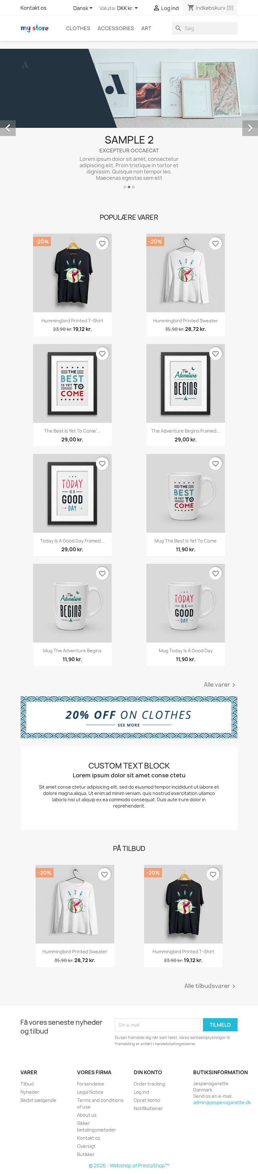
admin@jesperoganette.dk (222, 1102)
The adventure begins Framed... (185, 431)
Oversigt (86, 1146)
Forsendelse (90, 1084)
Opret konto (147, 1100)
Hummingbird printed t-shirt (72, 321)
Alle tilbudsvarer (211, 986)
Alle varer (221, 685)
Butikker (86, 1154)
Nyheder (29, 1092)
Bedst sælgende (38, 1100)
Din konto (148, 1072)
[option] (129, 121)
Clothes (78, 28)
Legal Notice (90, 1092)
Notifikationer (148, 1108)
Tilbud (27, 1084)
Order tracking (149, 1084)
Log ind (141, 1092)
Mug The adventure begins (72, 651)
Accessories (116, 28)
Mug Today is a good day (186, 651)
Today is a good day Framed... (72, 541)
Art (146, 28)
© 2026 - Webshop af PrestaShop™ (129, 1165)
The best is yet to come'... (72, 431)
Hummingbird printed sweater (185, 321)
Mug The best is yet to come (185, 541)
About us (87, 1115)
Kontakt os (33, 7)
